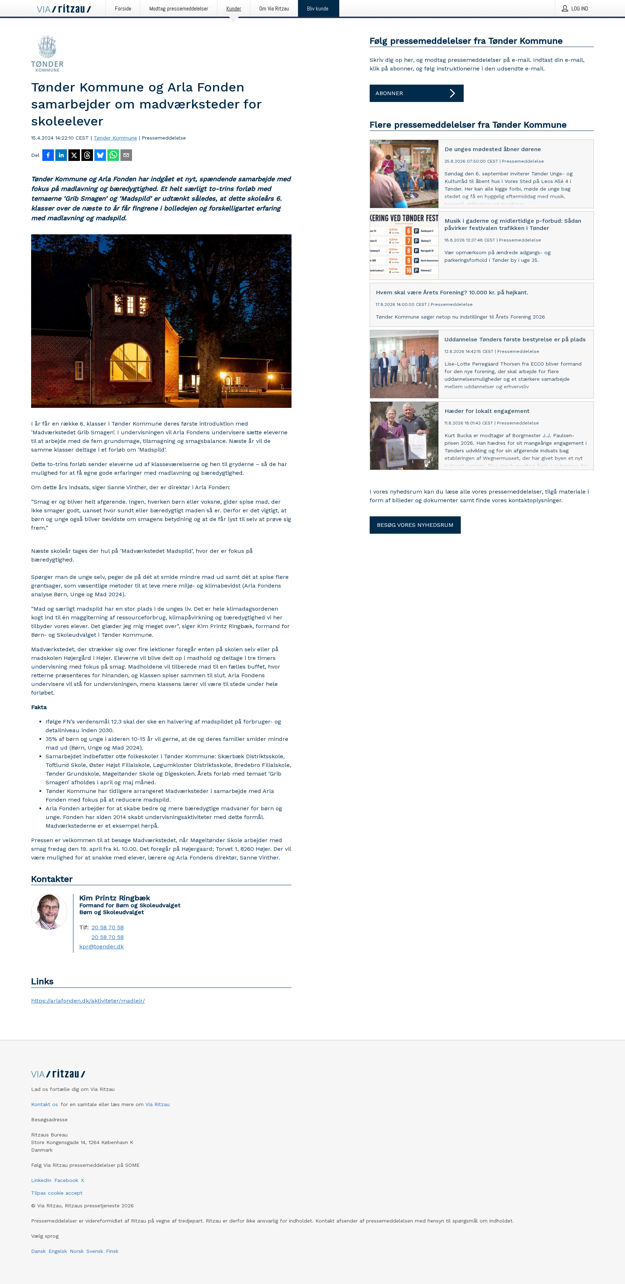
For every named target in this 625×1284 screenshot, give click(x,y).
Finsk (112, 1251)
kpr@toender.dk (101, 946)
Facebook (66, 1180)
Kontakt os (44, 1104)
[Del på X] (74, 155)
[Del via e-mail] (126, 155)
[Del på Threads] (87, 155)
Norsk (77, 1251)
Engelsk (57, 1251)
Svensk (94, 1251)
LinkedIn (41, 1180)
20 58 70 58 (108, 927)
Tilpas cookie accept (56, 1193)
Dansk (38, 1251)
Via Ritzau (157, 1104)
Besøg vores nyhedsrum (415, 524)
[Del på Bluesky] (100, 155)
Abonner (389, 93)
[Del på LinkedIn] (61, 155)
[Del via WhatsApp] (113, 155)
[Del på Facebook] (48, 155)
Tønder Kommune (115, 138)
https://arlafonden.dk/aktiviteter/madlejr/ (88, 1000)
